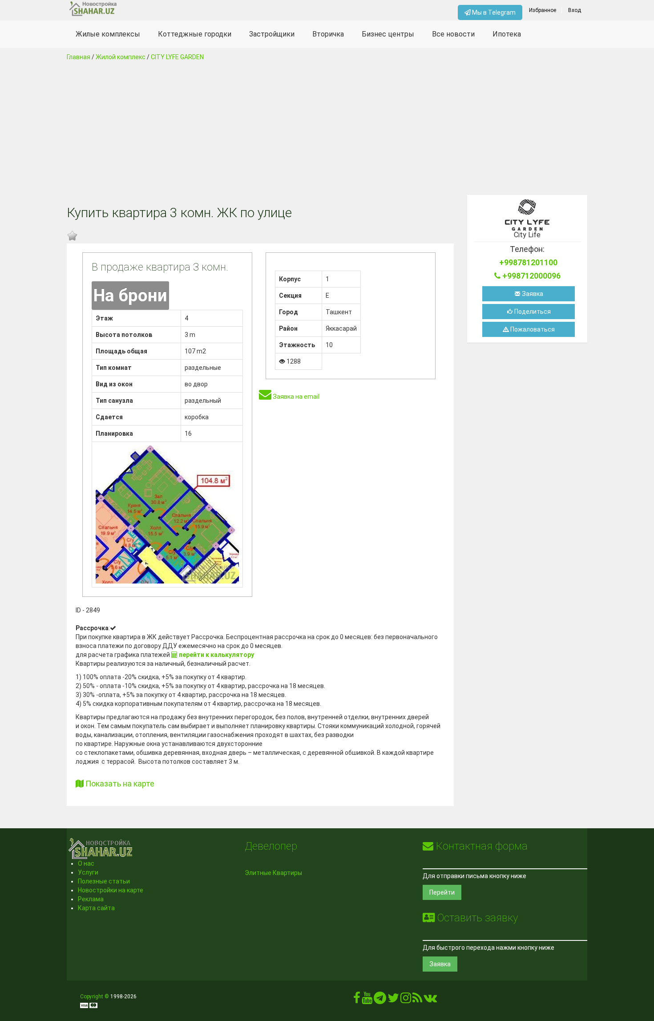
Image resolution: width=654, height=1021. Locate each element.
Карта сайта (96, 908)
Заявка (532, 293)
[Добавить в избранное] (72, 236)
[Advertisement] (327, 128)
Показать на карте (119, 783)
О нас (86, 863)
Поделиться (532, 311)
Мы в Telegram (493, 12)
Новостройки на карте (110, 890)
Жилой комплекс (120, 57)
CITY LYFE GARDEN (177, 57)
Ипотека (507, 34)
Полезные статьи (104, 881)
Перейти (442, 892)
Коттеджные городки (194, 34)
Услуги (88, 872)
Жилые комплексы (108, 34)
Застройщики (272, 34)
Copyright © (94, 996)
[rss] (417, 1000)
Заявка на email (295, 396)
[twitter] (393, 1000)
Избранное (542, 10)
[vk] (430, 1000)
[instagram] (405, 1000)
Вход (574, 10)
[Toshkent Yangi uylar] (132, 9)
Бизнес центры (388, 34)
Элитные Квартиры (273, 872)
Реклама (91, 899)
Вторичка (328, 34)
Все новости (453, 34)
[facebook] (356, 1000)
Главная (78, 57)
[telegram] (380, 1000)
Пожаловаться (532, 329)
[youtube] (367, 1000)
